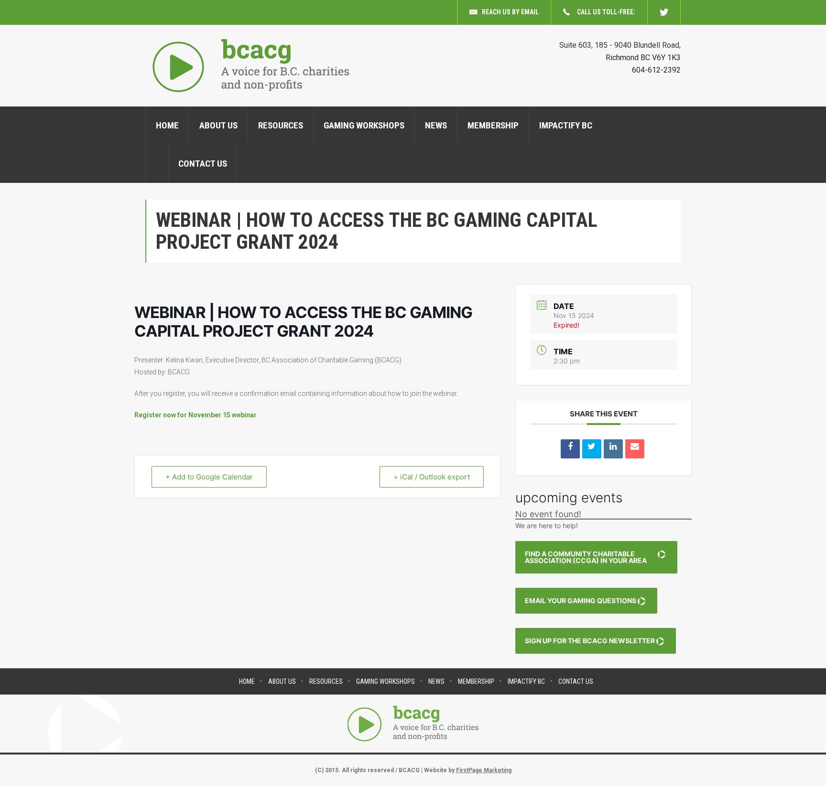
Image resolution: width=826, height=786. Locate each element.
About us (218, 125)
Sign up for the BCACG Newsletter (590, 641)
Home (167, 125)
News (436, 125)
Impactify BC (565, 125)
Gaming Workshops (364, 125)
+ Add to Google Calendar (209, 476)
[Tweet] (591, 448)
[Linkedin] (613, 448)
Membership (493, 125)
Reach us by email (510, 12)
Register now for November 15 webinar (195, 415)
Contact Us (202, 163)
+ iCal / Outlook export (431, 476)
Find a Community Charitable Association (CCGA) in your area (586, 557)
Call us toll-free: (606, 12)
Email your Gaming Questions (580, 600)
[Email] (634, 448)
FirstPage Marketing (483, 770)
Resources (280, 125)
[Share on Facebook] (570, 448)
